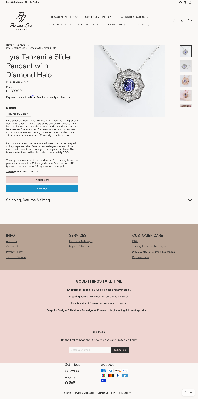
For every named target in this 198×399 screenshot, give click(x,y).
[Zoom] (129, 81)
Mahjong (143, 24)
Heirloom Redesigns (80, 241)
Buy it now (42, 188)
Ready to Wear (57, 24)
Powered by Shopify (121, 393)
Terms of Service (16, 257)
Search (67, 393)
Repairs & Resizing (79, 246)
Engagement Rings (64, 17)
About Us (11, 241)
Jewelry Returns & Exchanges (149, 246)
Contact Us (12, 246)
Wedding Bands (133, 17)
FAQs (135, 241)
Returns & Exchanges (153, 251)
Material (11, 107)
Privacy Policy (14, 251)
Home (9, 45)
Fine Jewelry (89, 24)
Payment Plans (140, 257)
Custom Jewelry (98, 17)
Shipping (10, 171)
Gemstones (117, 24)
